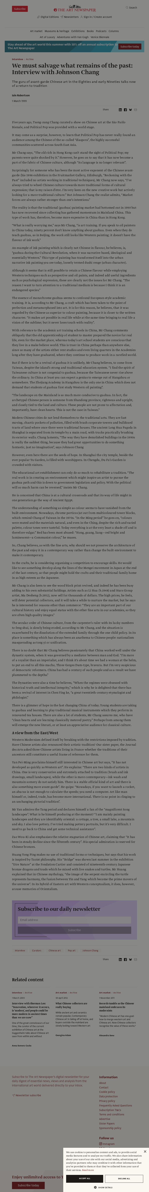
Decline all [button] (124, 1178)
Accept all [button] (84, 1178)
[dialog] (106, 1170)
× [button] (145, 1151)
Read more (88, 1170)
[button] (104, 1187)
